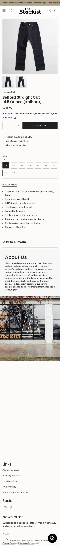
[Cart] (55, 10)
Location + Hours (10, 481)
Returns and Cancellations (15, 492)
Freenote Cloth (9, 92)
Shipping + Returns (11, 475)
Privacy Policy (9, 486)
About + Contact (10, 469)
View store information (16, 145)
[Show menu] (4, 10)
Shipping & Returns (14, 242)
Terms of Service (26, 543)
